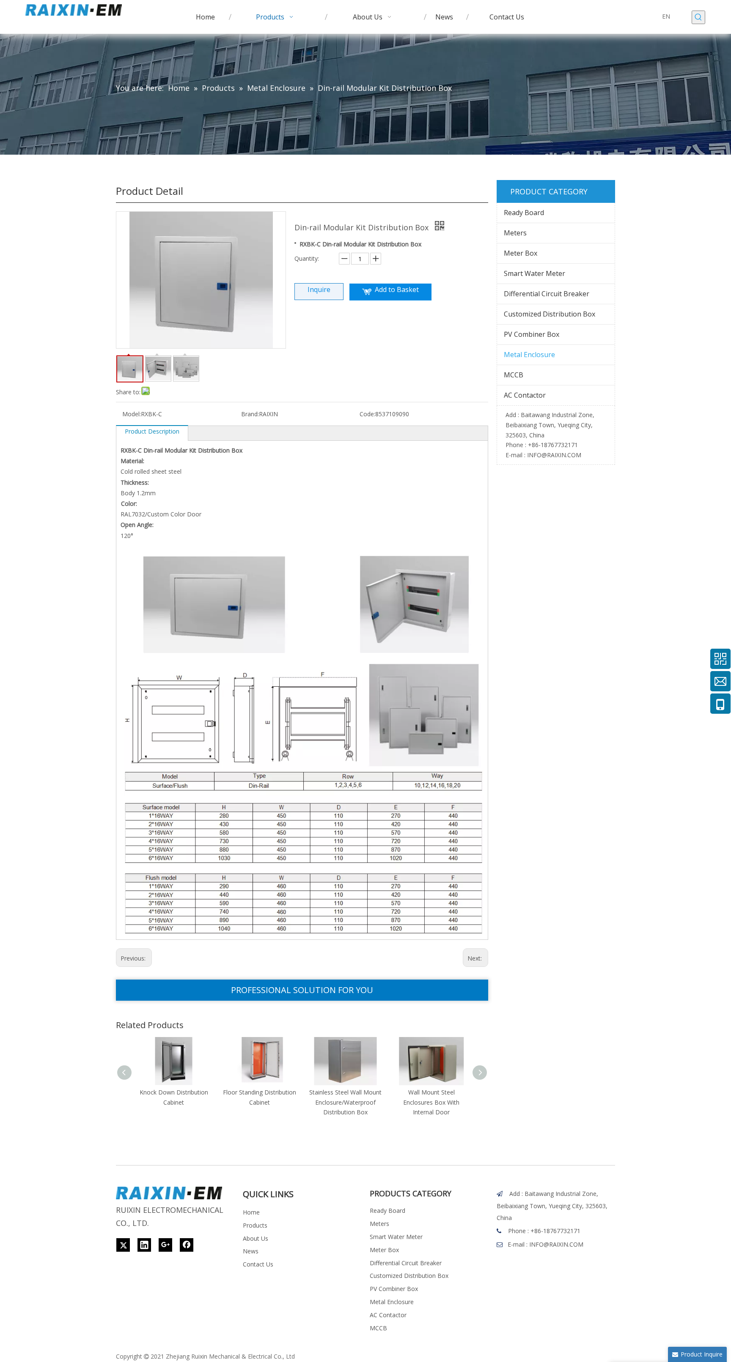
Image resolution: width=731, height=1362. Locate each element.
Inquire (319, 289)
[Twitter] (123, 1245)
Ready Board (524, 212)
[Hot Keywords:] (698, 17)
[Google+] (165, 1245)
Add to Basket (397, 289)
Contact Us (258, 1264)
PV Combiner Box (531, 334)
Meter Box (520, 253)
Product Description (152, 431)
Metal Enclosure (529, 354)
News (250, 1251)
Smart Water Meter (534, 273)
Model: (131, 414)
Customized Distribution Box (549, 314)
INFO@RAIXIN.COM (554, 455)
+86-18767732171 (553, 445)
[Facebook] (186, 1245)
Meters (515, 232)
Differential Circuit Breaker (546, 293)
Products (255, 1225)
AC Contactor (525, 395)
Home (251, 1212)
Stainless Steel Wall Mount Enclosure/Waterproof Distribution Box (345, 1102)
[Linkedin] (144, 1245)
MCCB (513, 374)
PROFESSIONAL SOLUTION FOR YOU (302, 990)
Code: (367, 414)
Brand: (250, 414)
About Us (255, 1238)
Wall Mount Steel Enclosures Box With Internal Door (431, 1102)
